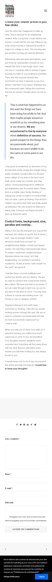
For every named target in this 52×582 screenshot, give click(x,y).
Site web (9, 502)
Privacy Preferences (12, 577)
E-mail (9, 488)
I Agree (42, 577)
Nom (8, 474)
